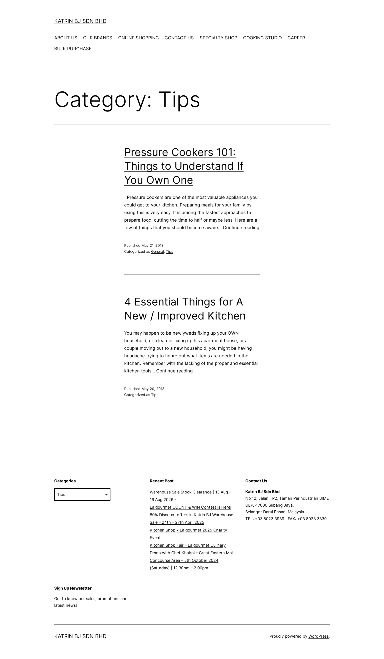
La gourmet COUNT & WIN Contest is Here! (190, 507)
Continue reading (241, 227)
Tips (169, 251)
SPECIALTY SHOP (218, 37)
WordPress (318, 636)
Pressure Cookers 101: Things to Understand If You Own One (184, 166)
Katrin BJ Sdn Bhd (80, 21)
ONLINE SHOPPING (138, 37)
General (157, 251)
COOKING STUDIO (262, 37)
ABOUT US (65, 37)
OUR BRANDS (97, 37)
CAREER (296, 37)
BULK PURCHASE (73, 48)
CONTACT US (179, 37)
